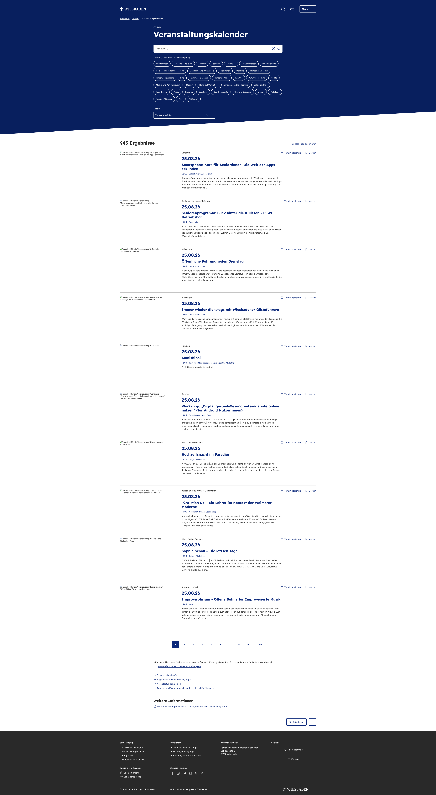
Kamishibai (191, 358)
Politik (176, 92)
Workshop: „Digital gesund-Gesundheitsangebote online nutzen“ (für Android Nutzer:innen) (230, 408)
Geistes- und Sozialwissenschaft (170, 71)
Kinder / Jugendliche (165, 78)
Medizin (189, 85)
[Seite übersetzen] (292, 9)
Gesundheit (225, 71)
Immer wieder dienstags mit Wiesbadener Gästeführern (230, 309)
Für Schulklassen (249, 64)
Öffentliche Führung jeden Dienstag (213, 261)
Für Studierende (269, 64)
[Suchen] (279, 49)
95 (260, 644)
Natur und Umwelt (207, 85)
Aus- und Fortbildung (183, 64)
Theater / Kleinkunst (242, 92)
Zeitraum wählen (163, 115)
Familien (202, 64)
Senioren (189, 92)
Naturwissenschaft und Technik (234, 85)
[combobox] (218, 49)
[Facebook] (172, 773)
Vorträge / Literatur (164, 99)
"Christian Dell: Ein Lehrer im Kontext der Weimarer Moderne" (227, 505)
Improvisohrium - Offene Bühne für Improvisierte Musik (231, 599)
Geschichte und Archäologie (202, 71)
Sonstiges (203, 92)
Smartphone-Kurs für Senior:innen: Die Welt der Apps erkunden (228, 167)
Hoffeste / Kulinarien (259, 71)
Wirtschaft (193, 99)
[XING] (196, 773)
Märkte (274, 78)
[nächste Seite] (312, 644)
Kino (182, 78)
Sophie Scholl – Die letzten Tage (210, 551)
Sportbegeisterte (221, 92)
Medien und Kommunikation (168, 85)
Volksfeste (275, 92)
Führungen (231, 64)
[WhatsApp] (202, 773)
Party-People (161, 92)
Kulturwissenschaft (257, 78)
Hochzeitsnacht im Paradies (206, 454)
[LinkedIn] (190, 773)
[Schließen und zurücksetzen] (207, 115)
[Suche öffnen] (283, 9)
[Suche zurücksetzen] (273, 49)
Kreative (238, 78)
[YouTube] (184, 773)
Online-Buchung (261, 85)
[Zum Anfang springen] (312, 722)
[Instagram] (178, 773)
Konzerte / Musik (222, 78)
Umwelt (261, 92)
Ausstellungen (162, 64)
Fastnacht (216, 64)
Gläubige (240, 71)
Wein (181, 99)
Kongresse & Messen (199, 78)
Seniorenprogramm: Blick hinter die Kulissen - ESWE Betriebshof (227, 215)
